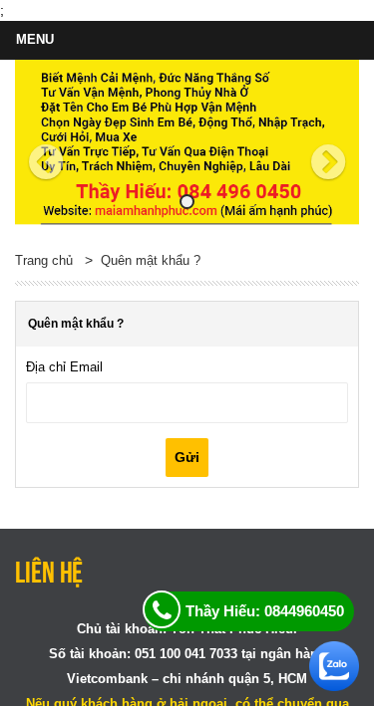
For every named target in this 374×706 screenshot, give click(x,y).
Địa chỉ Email (64, 366)
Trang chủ (44, 260)
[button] (41, 142)
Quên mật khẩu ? (150, 260)
